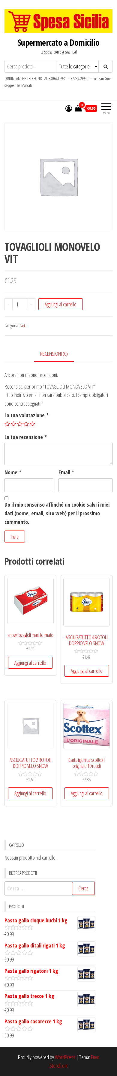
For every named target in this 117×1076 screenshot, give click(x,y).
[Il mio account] (68, 108)
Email (66, 472)
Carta (23, 325)
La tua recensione (25, 437)
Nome (12, 472)
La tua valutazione (26, 415)
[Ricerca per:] (49, 888)
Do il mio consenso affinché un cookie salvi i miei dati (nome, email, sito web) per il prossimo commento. (57, 513)
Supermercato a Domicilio (59, 42)
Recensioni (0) (54, 353)
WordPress (65, 1057)
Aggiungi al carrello (60, 304)
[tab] (58, 354)
